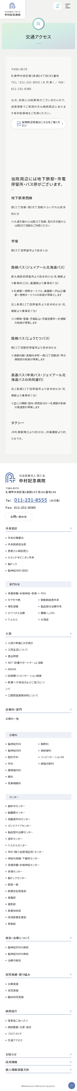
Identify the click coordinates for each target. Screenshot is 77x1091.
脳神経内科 (14, 750)
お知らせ (11, 1054)
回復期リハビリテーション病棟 (24, 676)
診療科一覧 (12, 719)
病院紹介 (11, 1011)
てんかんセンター (17, 845)
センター (14, 797)
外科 (10, 763)
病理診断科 (47, 763)
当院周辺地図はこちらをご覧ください (41, 123)
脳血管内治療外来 (51, 606)
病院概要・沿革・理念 (19, 1027)
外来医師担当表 (17, 544)
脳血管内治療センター (20, 832)
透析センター (15, 839)
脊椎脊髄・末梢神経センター (24, 865)
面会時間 (13, 656)
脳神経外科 (14, 744)
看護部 (12, 897)
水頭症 (45, 619)
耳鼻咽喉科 (14, 783)
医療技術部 (14, 910)
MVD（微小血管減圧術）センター (26, 852)
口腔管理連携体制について (23, 695)
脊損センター (15, 871)
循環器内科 (14, 770)
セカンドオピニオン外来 (21, 557)
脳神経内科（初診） (18, 570)
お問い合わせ (18, 516)
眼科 (10, 776)
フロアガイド (15, 1033)
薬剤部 (12, 904)
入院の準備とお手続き (20, 643)
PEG (43, 593)
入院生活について (18, 649)
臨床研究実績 (16, 997)
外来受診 (11, 528)
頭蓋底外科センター (19, 819)
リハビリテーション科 (52, 757)
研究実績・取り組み (18, 974)
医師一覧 (13, 884)
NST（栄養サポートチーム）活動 (25, 662)
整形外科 (13, 757)
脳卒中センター (16, 806)
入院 (9, 633)
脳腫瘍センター (16, 812)
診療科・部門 (14, 709)
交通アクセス (15, 1040)
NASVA (12, 669)
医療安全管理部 (17, 891)
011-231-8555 (30, 500)
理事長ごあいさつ (18, 1020)
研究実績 (13, 990)
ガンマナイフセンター (19, 825)
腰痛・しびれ (48, 613)
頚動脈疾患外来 (50, 600)
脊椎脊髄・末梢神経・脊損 (22, 593)
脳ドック (12, 564)
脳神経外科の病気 (18, 947)
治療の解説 (14, 960)
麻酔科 (45, 744)
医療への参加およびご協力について (25, 685)
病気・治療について (18, 938)
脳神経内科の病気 (18, 954)
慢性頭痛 (13, 606)
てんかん (13, 619)
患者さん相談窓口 (18, 551)
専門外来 (14, 584)
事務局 (12, 924)
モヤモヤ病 (14, 600)
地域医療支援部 (17, 917)
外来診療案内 (16, 538)
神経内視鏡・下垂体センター (24, 858)
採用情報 (11, 1062)
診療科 (13, 735)
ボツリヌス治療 (16, 613)
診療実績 (13, 984)
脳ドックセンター (17, 878)
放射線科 (46, 750)
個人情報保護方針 (17, 1070)
